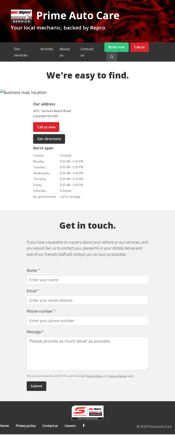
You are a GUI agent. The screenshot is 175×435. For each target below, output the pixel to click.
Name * (33, 270)
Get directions (49, 138)
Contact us (50, 425)
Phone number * (41, 311)
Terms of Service (117, 376)
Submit (36, 386)
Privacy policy (26, 425)
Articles (47, 49)
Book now (116, 47)
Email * (33, 291)
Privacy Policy (94, 376)
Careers (70, 425)
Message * (35, 331)
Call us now (46, 127)
